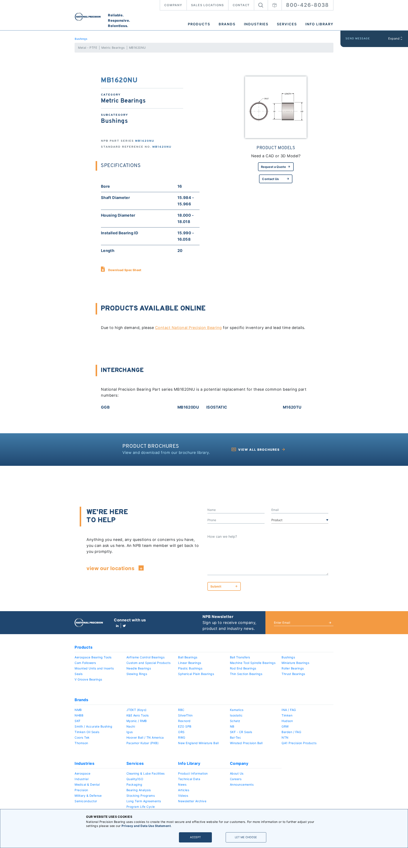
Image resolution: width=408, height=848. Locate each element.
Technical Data (189, 779)
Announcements (242, 784)
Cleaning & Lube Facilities (145, 773)
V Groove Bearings (88, 679)
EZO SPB (184, 726)
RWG (181, 737)
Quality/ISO (134, 779)
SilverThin (185, 715)
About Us (237, 773)
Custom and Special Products (148, 663)
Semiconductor (86, 801)
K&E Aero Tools (137, 715)
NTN (285, 737)
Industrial (81, 779)
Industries (256, 24)
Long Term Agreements (143, 801)
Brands (227, 24)
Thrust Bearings (293, 674)
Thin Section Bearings (246, 674)
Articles (183, 790)
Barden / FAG (291, 732)
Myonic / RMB (136, 721)
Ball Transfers (240, 657)
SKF (78, 721)
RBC (181, 710)
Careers (236, 779)
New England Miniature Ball (198, 743)
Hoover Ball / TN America (145, 737)
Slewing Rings (136, 674)
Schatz (235, 721)
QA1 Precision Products (299, 743)
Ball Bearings (187, 657)
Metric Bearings (113, 47)
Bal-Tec (235, 737)
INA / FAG (289, 710)
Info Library (319, 24)
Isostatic (236, 715)
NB (232, 726)
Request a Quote (273, 167)
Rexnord (184, 721)
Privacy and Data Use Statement (146, 826)
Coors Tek (82, 737)
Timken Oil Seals (87, 732)
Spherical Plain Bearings (196, 674)
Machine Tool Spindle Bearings (253, 663)
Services (287, 24)
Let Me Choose (246, 837)
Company (173, 5)
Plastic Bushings (190, 668)
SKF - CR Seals (241, 732)
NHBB (79, 715)
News (182, 784)
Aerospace (83, 773)
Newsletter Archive (192, 801)
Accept (195, 837)
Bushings (81, 39)
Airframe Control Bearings (145, 657)
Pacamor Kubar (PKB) (142, 743)
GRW (285, 726)
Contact (241, 5)
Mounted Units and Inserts (94, 668)
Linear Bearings (189, 663)
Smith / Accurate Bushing (93, 726)
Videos (183, 795)
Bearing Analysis (138, 790)
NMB (78, 710)
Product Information (193, 773)
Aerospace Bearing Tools (93, 657)
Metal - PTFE (87, 47)
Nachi (130, 726)
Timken (287, 715)
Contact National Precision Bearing (188, 327)
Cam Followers (85, 663)
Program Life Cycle (140, 806)
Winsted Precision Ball (246, 743)
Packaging (134, 784)
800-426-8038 (307, 5)
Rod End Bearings (243, 668)
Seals (79, 674)
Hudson (287, 721)
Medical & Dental (87, 784)
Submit (215, 586)
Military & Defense (88, 795)
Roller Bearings (293, 668)
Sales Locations (207, 5)
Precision (81, 790)
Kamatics (237, 710)
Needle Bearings (138, 668)
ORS (181, 732)
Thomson (81, 743)
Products (199, 24)
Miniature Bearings (295, 663)
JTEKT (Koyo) (136, 710)
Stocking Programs (140, 795)
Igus (129, 732)
